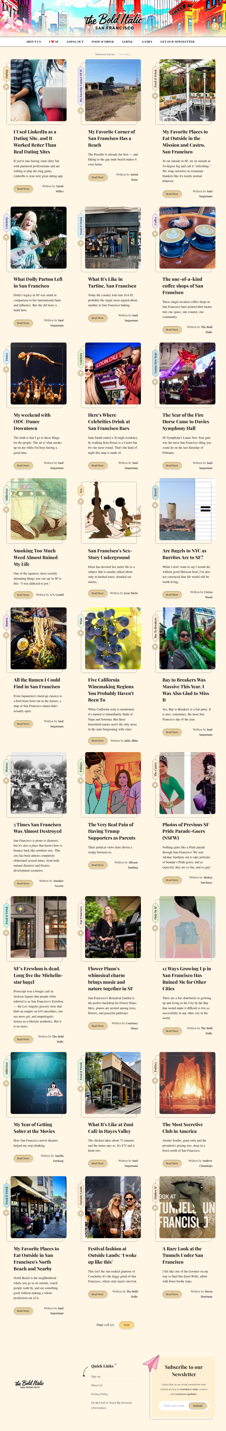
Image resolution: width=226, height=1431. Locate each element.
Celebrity (6, 223)
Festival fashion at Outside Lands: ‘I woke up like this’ (112, 1255)
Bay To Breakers (155, 628)
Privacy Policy (99, 1394)
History (6, 767)
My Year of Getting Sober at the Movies (34, 1127)
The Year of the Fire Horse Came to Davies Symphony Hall (185, 421)
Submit (198, 1405)
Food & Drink (103, 41)
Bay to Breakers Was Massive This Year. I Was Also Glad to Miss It (185, 690)
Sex (81, 491)
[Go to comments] (6, 87)
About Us (33, 41)
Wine (81, 621)
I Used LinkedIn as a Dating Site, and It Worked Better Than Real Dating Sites (35, 141)
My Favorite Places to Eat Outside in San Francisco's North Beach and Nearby (36, 1258)
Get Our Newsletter (177, 41)
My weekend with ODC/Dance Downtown (32, 421)
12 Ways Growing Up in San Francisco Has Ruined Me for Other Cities (186, 978)
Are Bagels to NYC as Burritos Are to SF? (184, 553)
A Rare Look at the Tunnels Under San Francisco (182, 1255)
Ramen (6, 622)
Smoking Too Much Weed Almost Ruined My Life (36, 557)
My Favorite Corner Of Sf (81, 86)
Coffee (155, 221)
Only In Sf (155, 912)
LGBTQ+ (128, 41)
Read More (25, 189)
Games (147, 41)
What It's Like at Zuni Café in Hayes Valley (110, 1127)
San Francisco (81, 915)
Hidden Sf (155, 1192)
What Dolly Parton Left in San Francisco (38, 282)
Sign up (95, 1376)
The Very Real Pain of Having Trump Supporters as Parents (111, 831)
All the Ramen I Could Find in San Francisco (37, 683)
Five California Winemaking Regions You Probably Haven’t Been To (111, 690)
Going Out (75, 41)
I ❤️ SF (54, 41)
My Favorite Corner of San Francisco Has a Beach (111, 138)
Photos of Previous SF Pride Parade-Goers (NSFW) (185, 831)
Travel (155, 493)
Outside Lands (81, 1195)
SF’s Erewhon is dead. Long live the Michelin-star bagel (38, 975)
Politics (81, 767)
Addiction (6, 495)
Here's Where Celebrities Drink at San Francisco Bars (109, 421)
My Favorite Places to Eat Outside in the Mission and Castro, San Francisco (185, 141)
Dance (6, 357)
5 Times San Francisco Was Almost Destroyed (38, 827)
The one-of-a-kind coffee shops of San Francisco (182, 285)
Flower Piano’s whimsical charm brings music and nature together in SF (110, 978)
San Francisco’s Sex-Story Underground (110, 553)
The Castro (155, 769)
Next (126, 1325)
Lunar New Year (155, 363)
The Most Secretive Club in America (182, 1127)
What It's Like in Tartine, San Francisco (112, 282)
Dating (6, 74)
